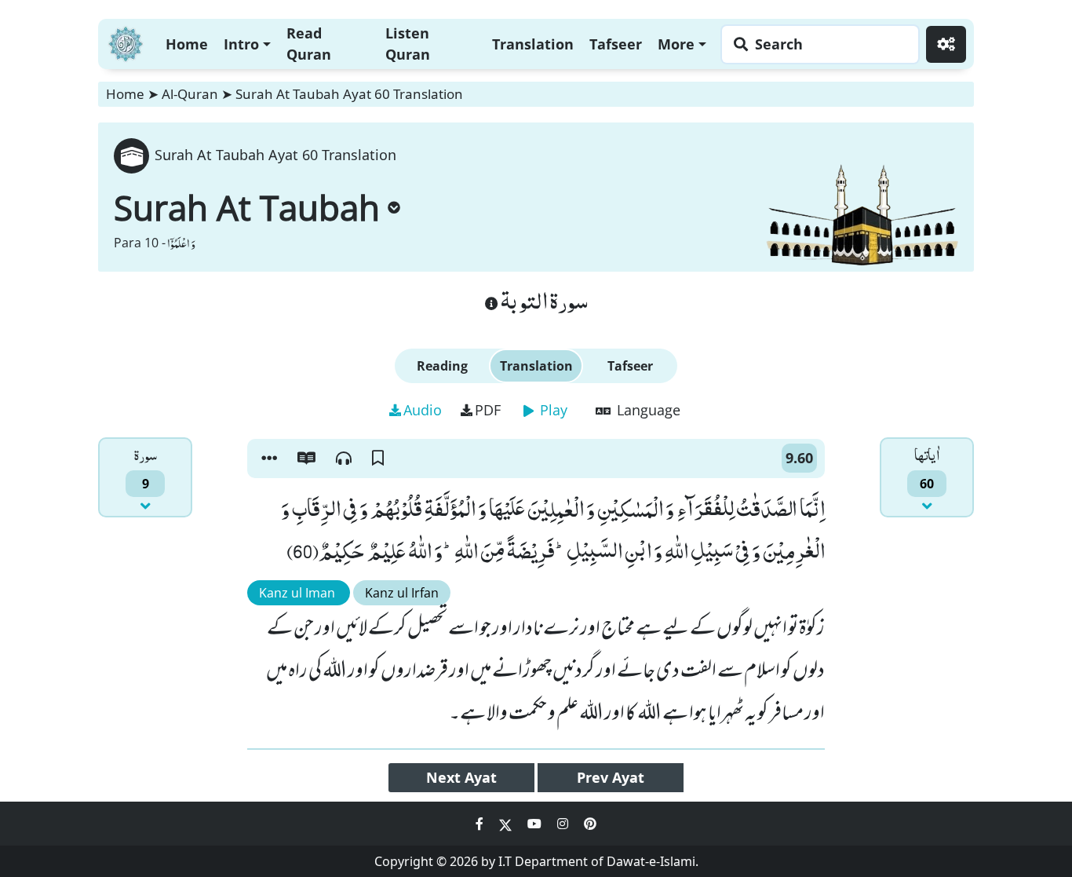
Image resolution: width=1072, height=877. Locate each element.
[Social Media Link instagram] (564, 823)
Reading (442, 366)
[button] (269, 458)
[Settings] (946, 44)
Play (551, 409)
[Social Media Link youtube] (536, 823)
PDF (488, 409)
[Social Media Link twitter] (507, 823)
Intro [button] (241, 44)
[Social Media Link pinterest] (590, 823)
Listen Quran (407, 44)
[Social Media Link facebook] (481, 823)
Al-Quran (190, 94)
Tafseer (615, 44)
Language (646, 409)
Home (187, 44)
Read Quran (308, 44)
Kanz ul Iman (298, 592)
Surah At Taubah (247, 207)
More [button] (676, 44)
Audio (422, 409)
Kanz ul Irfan (402, 592)
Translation (533, 44)
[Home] (125, 42)
